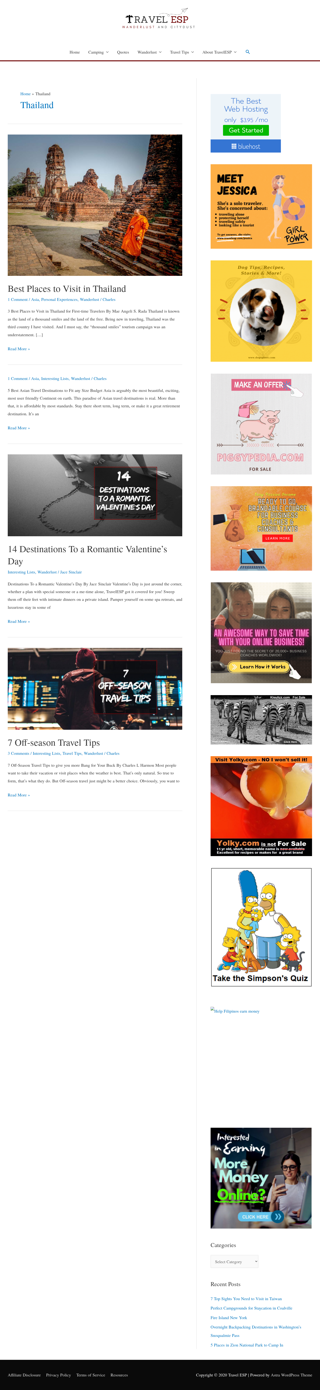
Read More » (19, 348)
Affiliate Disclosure (24, 1375)
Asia (35, 299)
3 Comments (18, 753)
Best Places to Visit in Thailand (67, 288)
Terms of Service (90, 1375)
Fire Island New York (229, 1317)
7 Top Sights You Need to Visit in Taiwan (246, 1298)
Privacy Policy (58, 1375)
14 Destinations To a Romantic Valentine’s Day (87, 554)
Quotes (123, 52)
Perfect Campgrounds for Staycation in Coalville (251, 1308)
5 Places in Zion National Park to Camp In (247, 1345)
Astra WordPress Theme (291, 1375)
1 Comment (18, 299)
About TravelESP (217, 52)
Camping (96, 52)
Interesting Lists (55, 378)
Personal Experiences (59, 299)
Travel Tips (179, 52)
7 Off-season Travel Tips (54, 742)
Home (75, 52)
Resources (119, 1375)
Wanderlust (147, 52)
